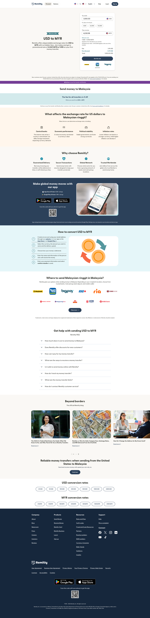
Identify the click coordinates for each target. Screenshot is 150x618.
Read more (35, 445)
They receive (85, 30)
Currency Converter (82, 543)
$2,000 (92, 25)
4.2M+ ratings (53, 192)
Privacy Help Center (96, 568)
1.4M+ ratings (54, 195)
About (34, 519)
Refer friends (80, 547)
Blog (33, 523)
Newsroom (35, 527)
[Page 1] (73, 454)
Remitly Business (59, 531)
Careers (34, 535)
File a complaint (104, 523)
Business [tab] (56, 4)
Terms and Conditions (96, 78)
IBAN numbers (80, 539)
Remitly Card (58, 527)
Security (108, 568)
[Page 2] (75, 454)
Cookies (52, 572)
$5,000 (100, 25)
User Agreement (37, 568)
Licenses (34, 572)
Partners (79, 531)
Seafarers (79, 551)
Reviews (34, 543)
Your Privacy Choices (81, 568)
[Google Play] (43, 200)
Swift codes (80, 523)
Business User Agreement (52, 568)
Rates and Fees (81, 519)
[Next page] (78, 454)
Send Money (58, 519)
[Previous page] (71, 454)
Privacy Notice (67, 568)
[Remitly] (37, 4)
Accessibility (43, 572)
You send (84, 15)
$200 (84, 25)
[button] (76, 4)
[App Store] (62, 200)
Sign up (115, 4)
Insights (78, 555)
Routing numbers (81, 535)
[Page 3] (77, 454)
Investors (34, 539)
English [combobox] (90, 4)
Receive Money (59, 523)
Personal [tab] (48, 4)
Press (33, 531)
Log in (107, 4)
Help (99, 4)
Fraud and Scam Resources (85, 527)
